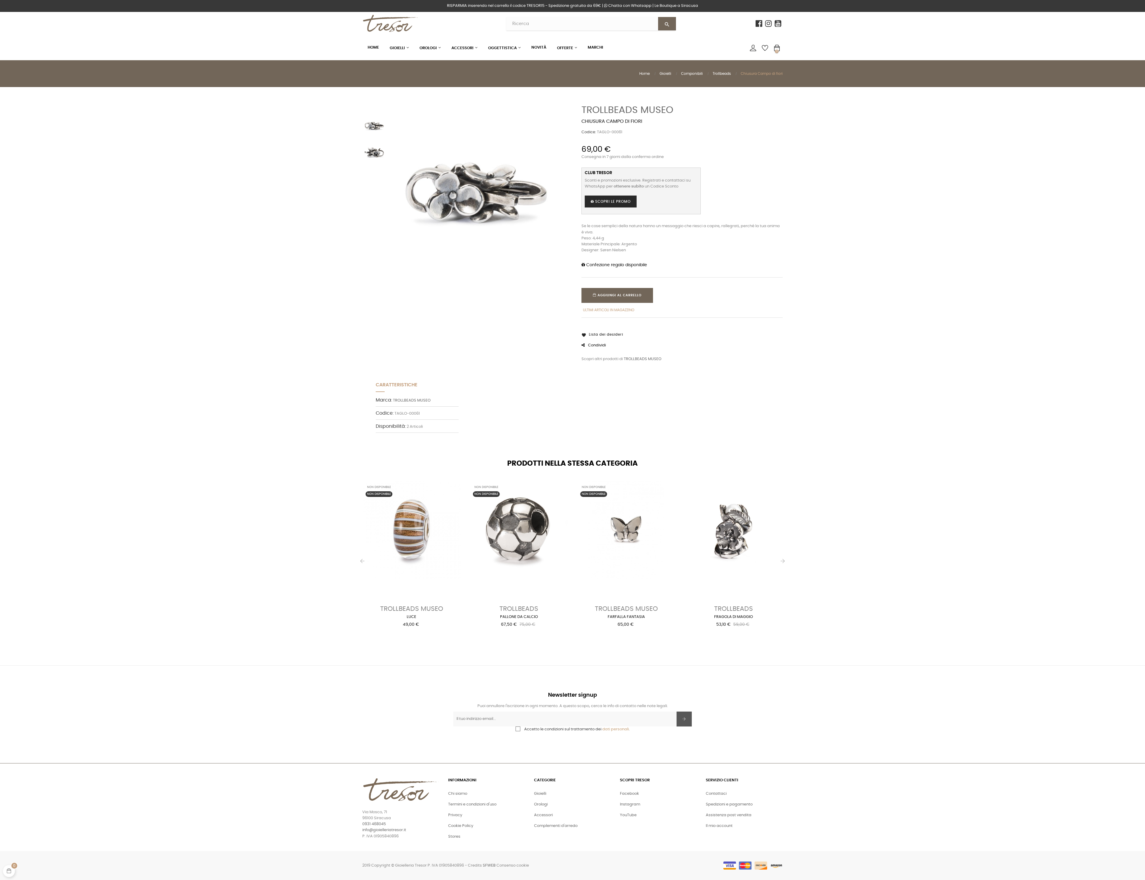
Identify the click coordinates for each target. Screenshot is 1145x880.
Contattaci (716, 794)
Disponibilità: (391, 426)
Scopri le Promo (612, 201)
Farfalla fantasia (626, 617)
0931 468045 (374, 824)
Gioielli (540, 794)
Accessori (543, 815)
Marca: (384, 400)
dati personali (615, 729)
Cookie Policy (460, 826)
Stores (454, 837)
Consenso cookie (512, 865)
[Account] (753, 48)
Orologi (541, 804)
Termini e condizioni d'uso (472, 804)
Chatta (629, 6)
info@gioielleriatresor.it (384, 830)
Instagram (630, 804)
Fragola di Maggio (733, 617)
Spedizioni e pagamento (729, 804)
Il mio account (719, 826)
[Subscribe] (684, 719)
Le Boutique (676, 6)
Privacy (455, 815)
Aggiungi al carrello (619, 295)
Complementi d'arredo (556, 826)
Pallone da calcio (519, 617)
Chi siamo (457, 794)
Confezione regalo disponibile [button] (616, 265)
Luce (411, 617)
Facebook (629, 794)
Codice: (588, 132)
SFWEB (489, 865)
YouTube (628, 815)
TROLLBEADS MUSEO (627, 110)
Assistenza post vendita (728, 815)
